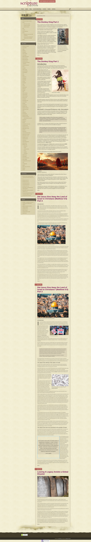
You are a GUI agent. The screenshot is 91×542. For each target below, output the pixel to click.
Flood (23, 75)
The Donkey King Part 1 (48, 61)
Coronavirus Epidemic (26, 65)
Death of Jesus (25, 69)
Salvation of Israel (25, 137)
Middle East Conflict (25, 109)
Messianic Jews (25, 106)
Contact (44, 9)
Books (49, 9)
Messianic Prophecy (25, 107)
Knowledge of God (25, 100)
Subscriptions (25, 156)
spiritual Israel (25, 143)
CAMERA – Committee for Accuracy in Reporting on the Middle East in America (28, 203)
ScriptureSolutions (25, 138)
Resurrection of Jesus (26, 135)
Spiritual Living (25, 144)
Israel (23, 91)
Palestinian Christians (26, 116)
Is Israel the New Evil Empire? (27, 195)
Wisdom (24, 168)
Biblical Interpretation (26, 56)
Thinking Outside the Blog (26, 211)
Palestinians (24, 119)
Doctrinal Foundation (27, 25)
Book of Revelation (25, 59)
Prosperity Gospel (25, 125)
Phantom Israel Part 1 (26, 181)
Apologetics (24, 52)
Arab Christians (25, 53)
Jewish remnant (25, 94)
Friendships (24, 78)
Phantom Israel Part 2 (26, 180)
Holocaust (24, 88)
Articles (53, 9)
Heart (23, 84)
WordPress (60, 538)
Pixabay (59, 92)
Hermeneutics (25, 87)
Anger (23, 49)
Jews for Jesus (25, 97)
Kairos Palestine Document (28, 118)
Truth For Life (24, 213)
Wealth (24, 165)
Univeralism (25, 153)
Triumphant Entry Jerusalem (27, 160)
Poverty (24, 122)
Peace (25, 150)
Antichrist (24, 50)
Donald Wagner (25, 72)
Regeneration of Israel (26, 128)
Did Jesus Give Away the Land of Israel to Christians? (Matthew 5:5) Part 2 (52, 289)
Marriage (24, 103)
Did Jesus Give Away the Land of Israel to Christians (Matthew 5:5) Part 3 (52, 199)
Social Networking (37, 9)
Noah (23, 110)
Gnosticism (24, 82)
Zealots (24, 169)
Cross (23, 66)
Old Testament (25, 113)
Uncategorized (25, 163)
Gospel (25, 147)
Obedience (24, 112)
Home (22, 9)
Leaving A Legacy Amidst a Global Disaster (52, 473)
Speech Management (26, 141)
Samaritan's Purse (25, 208)
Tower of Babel (25, 159)
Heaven (24, 85)
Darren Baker (64, 50)
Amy (55, 92)
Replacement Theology (26, 134)
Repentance (24, 131)
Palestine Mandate (25, 115)
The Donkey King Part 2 (48, 22)
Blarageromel (39, 172)
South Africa (24, 140)
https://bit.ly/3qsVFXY (55, 388)
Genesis (24, 81)
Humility (24, 90)
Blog (31, 9)
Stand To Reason (25, 210)
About (26, 9)
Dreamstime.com (60, 51)
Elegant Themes (68, 538)
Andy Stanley (24, 47)
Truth (23, 162)
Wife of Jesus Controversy (26, 166)
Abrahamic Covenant (26, 46)
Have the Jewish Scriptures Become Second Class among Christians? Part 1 (28, 177)
